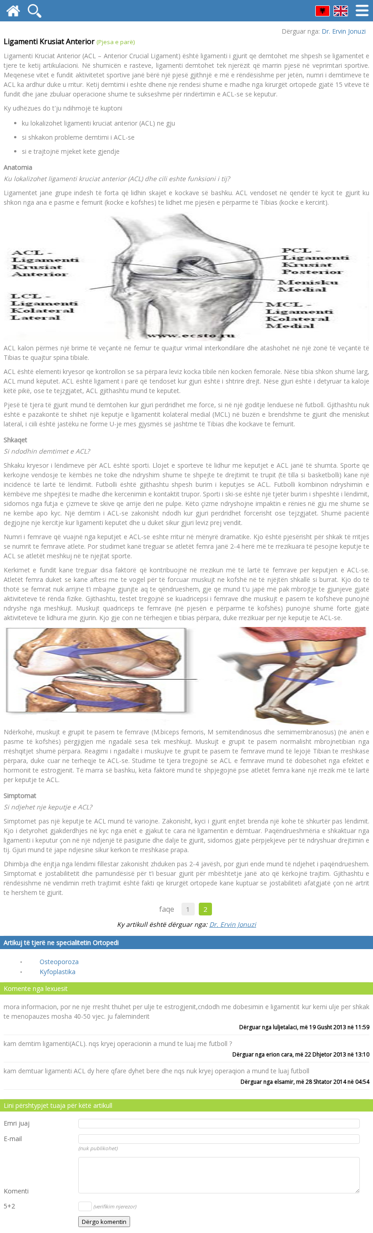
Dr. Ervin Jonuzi (344, 31)
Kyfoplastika (58, 971)
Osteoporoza (59, 961)
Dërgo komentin (104, 1222)
